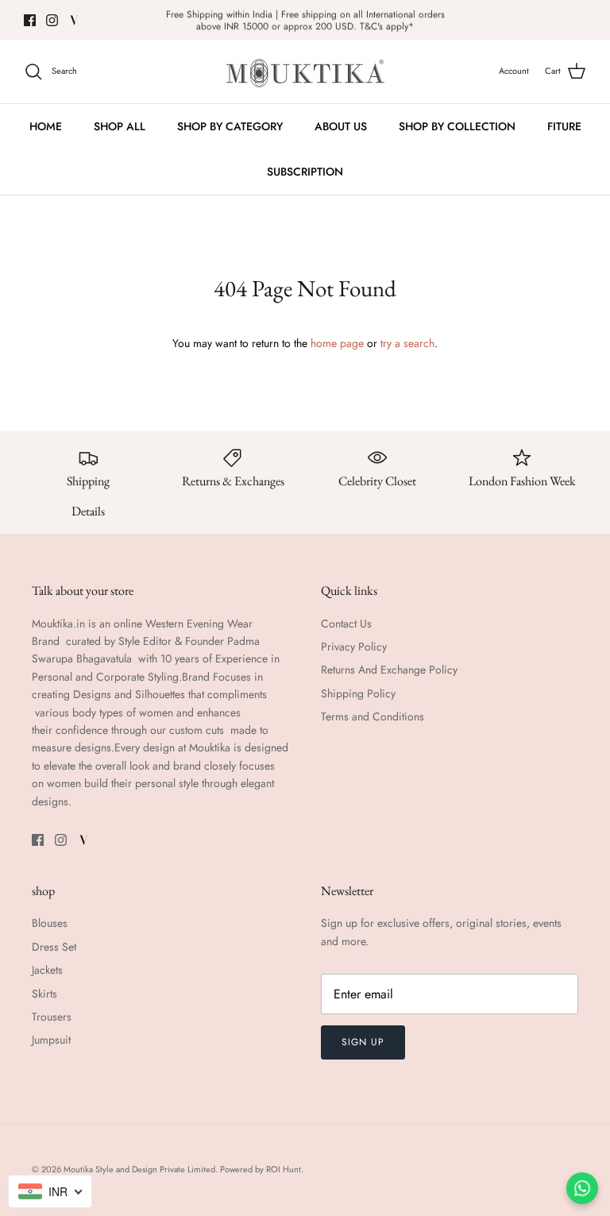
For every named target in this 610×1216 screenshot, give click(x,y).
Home (45, 126)
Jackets (47, 970)
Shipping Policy (358, 693)
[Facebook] (30, 20)
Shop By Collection (457, 126)
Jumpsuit (51, 1040)
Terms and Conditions (372, 716)
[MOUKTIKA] (305, 71)
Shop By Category (230, 126)
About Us (341, 126)
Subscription (305, 172)
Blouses (50, 923)
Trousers (51, 1017)
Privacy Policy (354, 646)
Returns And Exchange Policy (389, 669)
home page (337, 343)
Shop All (119, 126)
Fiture (564, 126)
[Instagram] (52, 20)
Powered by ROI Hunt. (261, 1169)
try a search (407, 343)
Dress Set (54, 947)
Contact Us (346, 623)
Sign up (363, 1042)
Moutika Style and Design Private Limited (139, 1169)
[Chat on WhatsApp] (582, 1188)
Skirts (44, 994)
